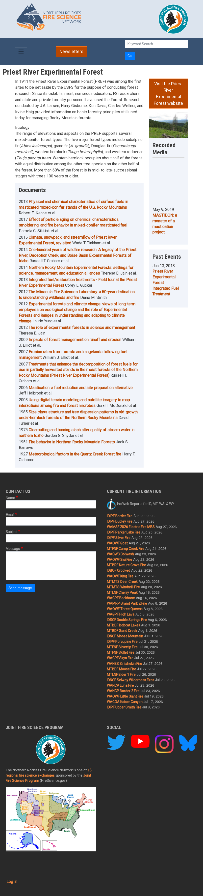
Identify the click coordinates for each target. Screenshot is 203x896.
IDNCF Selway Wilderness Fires (130, 680)
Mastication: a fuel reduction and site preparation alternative (81, 387)
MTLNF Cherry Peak (122, 592)
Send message (20, 587)
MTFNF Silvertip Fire (122, 647)
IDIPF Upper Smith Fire (124, 707)
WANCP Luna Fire (120, 685)
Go (129, 56)
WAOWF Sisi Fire (119, 559)
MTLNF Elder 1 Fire (121, 674)
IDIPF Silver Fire (118, 538)
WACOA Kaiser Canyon (125, 702)
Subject (11, 531)
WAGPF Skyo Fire (120, 658)
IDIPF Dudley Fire (119, 521)
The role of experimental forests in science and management (82, 327)
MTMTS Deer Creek (122, 582)
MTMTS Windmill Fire (123, 587)
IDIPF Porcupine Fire (122, 642)
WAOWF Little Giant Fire (125, 696)
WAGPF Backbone (121, 598)
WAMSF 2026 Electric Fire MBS (131, 527)
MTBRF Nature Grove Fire (126, 565)
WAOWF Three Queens (125, 609)
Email (10, 514)
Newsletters (71, 51)
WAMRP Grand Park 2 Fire (127, 603)
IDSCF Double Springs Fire (127, 620)
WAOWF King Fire (120, 576)
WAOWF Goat (117, 543)
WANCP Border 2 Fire (123, 691)
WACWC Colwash (120, 554)
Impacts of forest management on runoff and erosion (75, 339)
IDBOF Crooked (118, 570)
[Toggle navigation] (21, 51)
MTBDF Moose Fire (121, 669)
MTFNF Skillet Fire (120, 652)
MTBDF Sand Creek (122, 631)
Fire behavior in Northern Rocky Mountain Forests (72, 442)
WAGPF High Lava (120, 614)
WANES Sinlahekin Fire (124, 664)
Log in (11, 881)
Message (13, 548)
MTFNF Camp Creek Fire (125, 549)
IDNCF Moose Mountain (125, 636)
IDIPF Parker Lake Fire (123, 532)
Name (10, 497)
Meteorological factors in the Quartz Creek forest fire (75, 454)
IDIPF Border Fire (119, 516)
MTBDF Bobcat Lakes (123, 625)
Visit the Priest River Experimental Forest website (168, 93)
